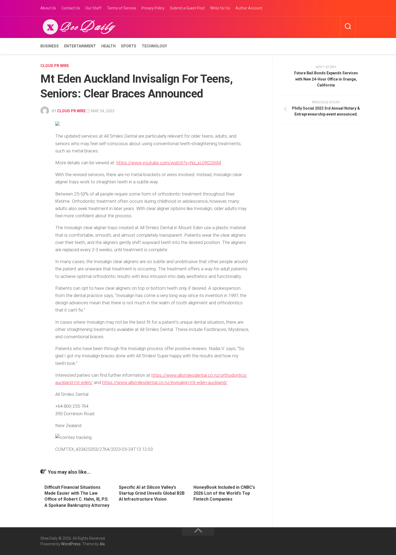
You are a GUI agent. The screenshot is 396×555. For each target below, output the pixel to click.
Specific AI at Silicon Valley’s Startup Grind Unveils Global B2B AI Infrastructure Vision (152, 493)
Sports (128, 46)
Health (108, 46)
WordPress (71, 544)
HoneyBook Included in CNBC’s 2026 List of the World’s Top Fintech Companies (224, 493)
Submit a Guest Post (187, 8)
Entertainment (80, 46)
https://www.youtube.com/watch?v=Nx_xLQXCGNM (168, 162)
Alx (102, 544)
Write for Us (220, 8)
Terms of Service (121, 8)
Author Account (248, 8)
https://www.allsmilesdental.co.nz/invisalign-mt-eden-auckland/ (164, 382)
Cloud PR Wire (54, 66)
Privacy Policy (153, 8)
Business (49, 46)
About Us (48, 8)
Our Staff (93, 8)
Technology (154, 46)
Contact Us (70, 8)
